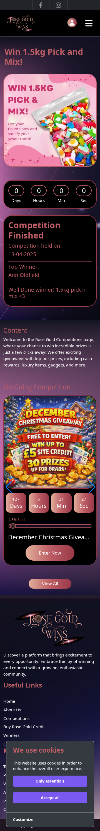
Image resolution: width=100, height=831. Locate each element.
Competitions (16, 718)
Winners (11, 735)
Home (9, 701)
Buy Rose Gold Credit (24, 726)
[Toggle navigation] (89, 23)
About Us (12, 709)
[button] (8, 487)
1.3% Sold (16, 519)
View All (50, 584)
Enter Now (50, 553)
